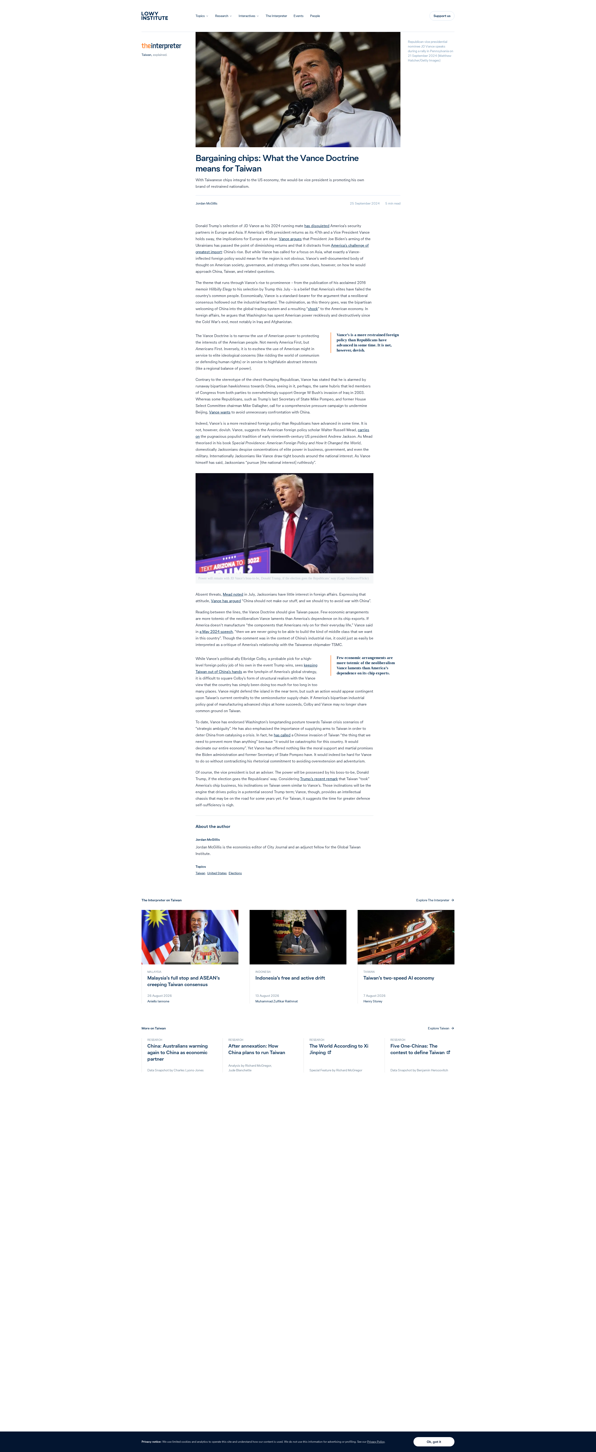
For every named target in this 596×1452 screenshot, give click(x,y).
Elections (235, 873)
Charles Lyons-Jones (189, 1070)
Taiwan (146, 55)
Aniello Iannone (158, 1001)
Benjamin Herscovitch (432, 1070)
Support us (441, 16)
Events (299, 16)
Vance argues (290, 238)
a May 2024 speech (216, 631)
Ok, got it (434, 1442)
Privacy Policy (376, 1441)
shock (313, 308)
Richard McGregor (258, 1065)
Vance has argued (226, 600)
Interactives (247, 16)
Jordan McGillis (206, 203)
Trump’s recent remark (319, 778)
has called (282, 735)
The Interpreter (276, 16)
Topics (200, 16)
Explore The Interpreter (432, 900)
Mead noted (233, 594)
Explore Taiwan (438, 1028)
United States (217, 873)
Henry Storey (372, 1001)
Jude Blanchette (239, 1070)
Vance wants (219, 412)
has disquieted (316, 225)
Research (221, 16)
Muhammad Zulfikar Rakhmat (276, 1001)
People (315, 16)
